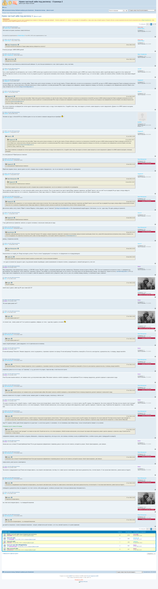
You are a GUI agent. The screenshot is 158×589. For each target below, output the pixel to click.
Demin (8, 282)
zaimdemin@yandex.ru (122, 271)
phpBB (70, 575)
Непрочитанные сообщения (16, 12)
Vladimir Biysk (10, 59)
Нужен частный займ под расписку (16, 16)
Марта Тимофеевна (12, 44)
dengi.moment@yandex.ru (26, 86)
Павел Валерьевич (12, 178)
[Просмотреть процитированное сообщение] (18, 45)
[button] (147, 24)
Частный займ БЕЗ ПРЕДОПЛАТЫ (17, 545)
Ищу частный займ (12, 548)
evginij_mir (10, 256)
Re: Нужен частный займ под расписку (11, 39)
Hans (8, 519)
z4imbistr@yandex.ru (71, 235)
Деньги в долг (38, 16)
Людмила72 (10, 96)
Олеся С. (9, 136)
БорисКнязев (10, 232)
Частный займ (11, 538)
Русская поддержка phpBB (92, 575)
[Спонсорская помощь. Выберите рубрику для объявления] (10, 3)
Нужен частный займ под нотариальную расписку (22, 534)
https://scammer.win (146, 20)
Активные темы (5, 12)
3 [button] (153, 24)
